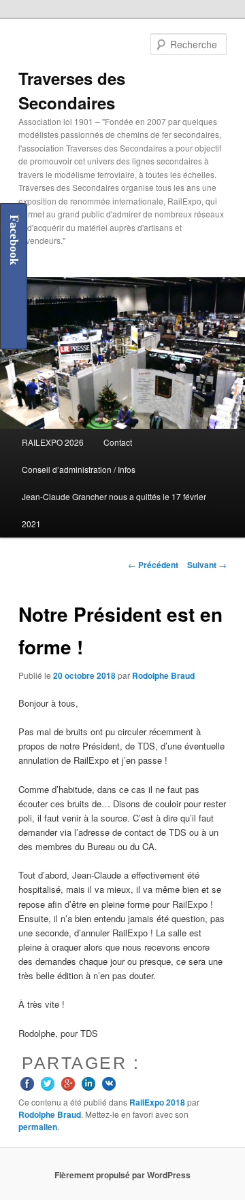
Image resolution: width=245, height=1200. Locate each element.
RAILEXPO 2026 (53, 442)
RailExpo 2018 (157, 1102)
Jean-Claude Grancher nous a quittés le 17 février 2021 (114, 510)
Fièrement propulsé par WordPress (122, 1175)
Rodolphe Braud (163, 675)
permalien (37, 1126)
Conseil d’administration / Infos (78, 469)
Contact (117, 442)
